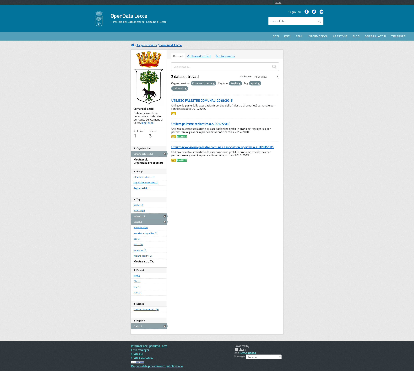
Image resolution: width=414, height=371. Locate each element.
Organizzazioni (147, 45)
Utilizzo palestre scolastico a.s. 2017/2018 (200, 123)
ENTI (287, 36)
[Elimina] (214, 83)
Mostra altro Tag (144, 261)
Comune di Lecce (170, 45)
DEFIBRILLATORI (375, 36)
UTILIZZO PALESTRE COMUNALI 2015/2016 (202, 100)
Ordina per (245, 76)
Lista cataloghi (140, 350)
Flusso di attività (200, 56)
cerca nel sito (277, 21)
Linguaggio (239, 356)
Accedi (278, 2)
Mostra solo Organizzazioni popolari (148, 161)
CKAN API (137, 354)
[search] (274, 66)
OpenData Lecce (139, 18)
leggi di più (147, 123)
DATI (276, 36)
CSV (173, 113)
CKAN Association (142, 358)
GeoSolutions (248, 353)
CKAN (239, 349)
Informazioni (226, 56)
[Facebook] (307, 12)
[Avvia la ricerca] (319, 21)
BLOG (356, 36)
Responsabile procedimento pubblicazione (157, 366)
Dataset (178, 56)
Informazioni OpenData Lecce (149, 346)
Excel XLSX (182, 136)
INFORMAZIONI (318, 36)
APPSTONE (340, 36)
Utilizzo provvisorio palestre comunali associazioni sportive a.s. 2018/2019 (222, 146)
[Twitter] (314, 12)
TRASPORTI (398, 36)
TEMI (299, 36)
